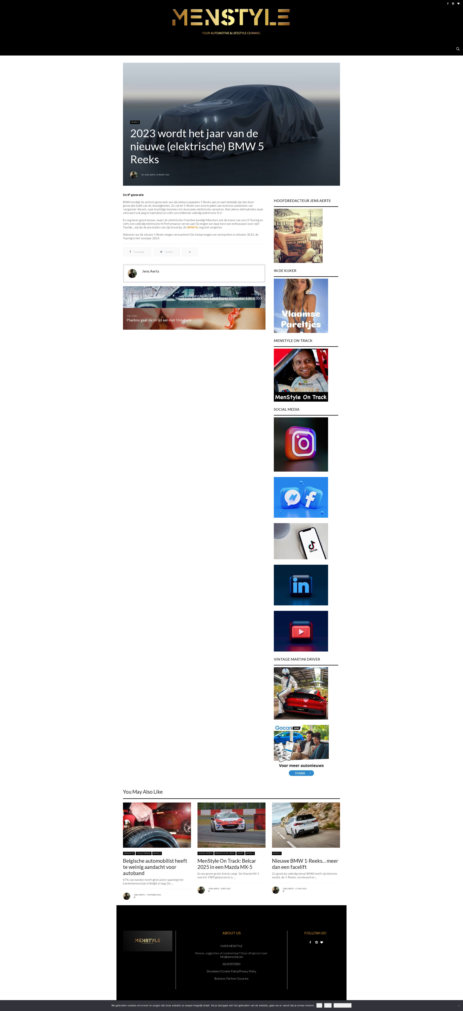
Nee (328, 1005)
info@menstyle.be (231, 956)
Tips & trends (143, 853)
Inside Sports (206, 853)
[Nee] (458, 1006)
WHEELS (135, 122)
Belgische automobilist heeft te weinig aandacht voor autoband (155, 867)
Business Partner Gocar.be (231, 978)
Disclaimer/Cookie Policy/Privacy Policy (231, 971)
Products (129, 853)
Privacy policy (342, 1005)
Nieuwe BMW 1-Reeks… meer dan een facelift (305, 864)
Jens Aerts (150, 175)
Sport (240, 853)
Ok (319, 1005)
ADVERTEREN (232, 964)
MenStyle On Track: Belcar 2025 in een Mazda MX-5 (226, 864)
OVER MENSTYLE (231, 946)
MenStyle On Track (225, 853)
